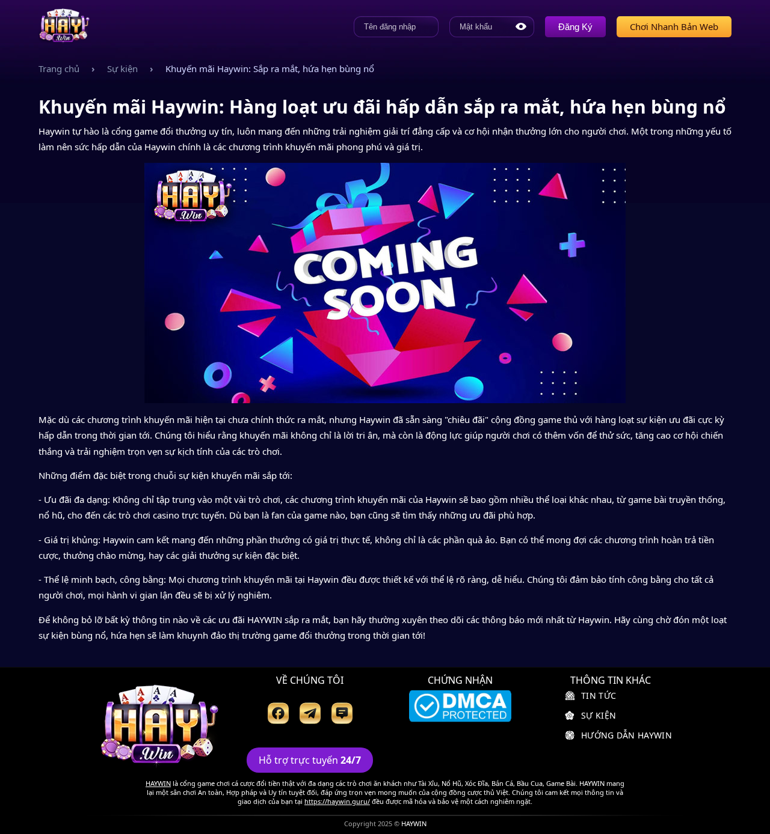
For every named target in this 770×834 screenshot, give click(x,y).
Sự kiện (122, 68)
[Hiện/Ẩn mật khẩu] (521, 26)
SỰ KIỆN (598, 715)
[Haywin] (64, 26)
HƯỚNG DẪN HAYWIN (626, 735)
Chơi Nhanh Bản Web (674, 26)
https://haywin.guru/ (337, 801)
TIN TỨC (598, 695)
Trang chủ (58, 68)
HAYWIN (158, 783)
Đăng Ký (575, 27)
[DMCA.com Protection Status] (460, 707)
